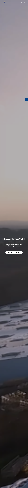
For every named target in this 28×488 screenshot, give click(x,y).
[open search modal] (21, 3)
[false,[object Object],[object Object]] (4, 2)
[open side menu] (24, 2)
